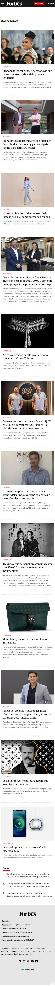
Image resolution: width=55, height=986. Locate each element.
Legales (34, 951)
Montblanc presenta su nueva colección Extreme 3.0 (25, 641)
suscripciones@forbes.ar (20, 936)
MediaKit (5, 948)
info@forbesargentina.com (17, 929)
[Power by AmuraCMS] (27, 969)
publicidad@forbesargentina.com (20, 925)
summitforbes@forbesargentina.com (20, 932)
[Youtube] (32, 961)
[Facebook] (20, 961)
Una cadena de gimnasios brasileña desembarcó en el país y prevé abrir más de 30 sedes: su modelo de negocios (29, 894)
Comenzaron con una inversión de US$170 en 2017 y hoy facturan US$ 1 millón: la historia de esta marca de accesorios (27, 425)
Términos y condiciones (20, 951)
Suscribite (39, 3)
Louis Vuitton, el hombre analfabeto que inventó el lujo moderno (25, 783)
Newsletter (15, 948)
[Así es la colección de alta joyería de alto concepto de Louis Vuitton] (27, 331)
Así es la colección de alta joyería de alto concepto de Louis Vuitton (25, 357)
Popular (6, 868)
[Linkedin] (36, 961)
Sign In (51, 3)
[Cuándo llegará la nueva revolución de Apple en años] (27, 823)
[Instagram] (28, 961)
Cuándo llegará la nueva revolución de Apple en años (24, 849)
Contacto (24, 948)
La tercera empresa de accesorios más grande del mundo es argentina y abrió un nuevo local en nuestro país (26, 495)
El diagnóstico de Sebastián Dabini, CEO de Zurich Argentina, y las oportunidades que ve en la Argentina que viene (29, 885)
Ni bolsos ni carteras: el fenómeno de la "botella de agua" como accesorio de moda (26, 215)
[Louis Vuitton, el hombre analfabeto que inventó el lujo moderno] (27, 757)
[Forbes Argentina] (14, 4)
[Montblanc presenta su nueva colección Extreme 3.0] (27, 615)
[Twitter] (24, 961)
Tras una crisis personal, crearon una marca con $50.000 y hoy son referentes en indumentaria (27, 567)
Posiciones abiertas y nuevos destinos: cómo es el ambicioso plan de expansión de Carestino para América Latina (27, 714)
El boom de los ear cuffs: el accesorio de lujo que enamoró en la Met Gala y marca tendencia (27, 74)
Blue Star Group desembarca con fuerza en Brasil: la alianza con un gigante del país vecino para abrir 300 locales (27, 144)
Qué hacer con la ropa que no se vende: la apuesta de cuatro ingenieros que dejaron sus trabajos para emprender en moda (27, 875)
